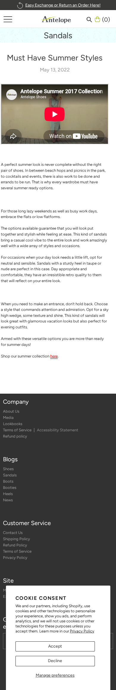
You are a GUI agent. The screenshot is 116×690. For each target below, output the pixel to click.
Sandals (10, 475)
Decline (55, 660)
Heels (8, 494)
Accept (55, 646)
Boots (8, 481)
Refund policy (15, 436)
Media (8, 417)
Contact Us (13, 532)
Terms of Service (17, 430)
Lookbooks (12, 424)
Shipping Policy (16, 539)
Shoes (8, 469)
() (106, 19)
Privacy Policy (82, 631)
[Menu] (7, 19)
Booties (9, 487)
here (54, 356)
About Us (11, 411)
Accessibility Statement (57, 430)
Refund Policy (15, 545)
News (8, 500)
